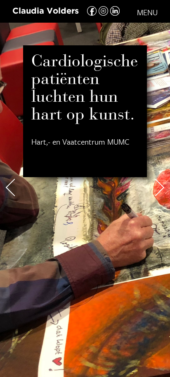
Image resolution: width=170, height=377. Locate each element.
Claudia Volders (45, 11)
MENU (147, 12)
